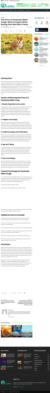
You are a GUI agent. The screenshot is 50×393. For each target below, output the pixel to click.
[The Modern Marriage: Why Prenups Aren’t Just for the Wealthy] (3, 355)
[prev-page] (2, 339)
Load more (41, 65)
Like (36, 21)
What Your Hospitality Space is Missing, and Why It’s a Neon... (11, 361)
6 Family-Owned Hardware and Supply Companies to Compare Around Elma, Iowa (16, 335)
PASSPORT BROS (10, 366)
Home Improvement (43, 58)
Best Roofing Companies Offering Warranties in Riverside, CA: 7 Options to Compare (43, 55)
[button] (47, 10)
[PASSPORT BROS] (3, 368)
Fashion (6, 333)
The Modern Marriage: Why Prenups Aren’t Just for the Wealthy (11, 355)
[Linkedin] (13, 316)
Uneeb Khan (10, 310)
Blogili (7, 391)
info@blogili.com (21, 386)
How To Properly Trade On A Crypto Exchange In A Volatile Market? (8, 302)
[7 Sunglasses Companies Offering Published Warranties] (6, 331)
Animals (5, 14)
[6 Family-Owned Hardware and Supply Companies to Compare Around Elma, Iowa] (16, 331)
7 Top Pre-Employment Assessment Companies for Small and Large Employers (27, 335)
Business (16, 332)
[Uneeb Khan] (2, 27)
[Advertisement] (16, 66)
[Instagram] (10, 316)
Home (2, 14)
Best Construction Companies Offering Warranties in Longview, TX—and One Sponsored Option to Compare (43, 61)
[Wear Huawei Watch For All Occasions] (20, 362)
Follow (41, 21)
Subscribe (47, 21)
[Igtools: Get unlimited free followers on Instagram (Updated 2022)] (20, 355)
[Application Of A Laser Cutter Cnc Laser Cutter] (20, 367)
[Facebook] (8, 316)
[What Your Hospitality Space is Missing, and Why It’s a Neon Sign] (3, 361)
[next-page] (4, 339)
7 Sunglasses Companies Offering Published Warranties (6, 335)
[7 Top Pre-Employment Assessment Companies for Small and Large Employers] (27, 331)
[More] (24, 31)
